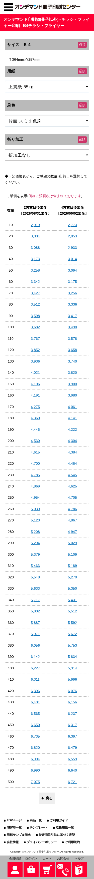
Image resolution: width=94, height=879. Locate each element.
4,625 (72, 486)
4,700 (35, 463)
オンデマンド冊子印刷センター (41, 851)
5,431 (72, 600)
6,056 (35, 645)
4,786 (72, 509)
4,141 (72, 418)
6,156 (72, 702)
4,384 (72, 452)
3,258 (35, 270)
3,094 (72, 270)
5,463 (35, 566)
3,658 (72, 350)
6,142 (35, 657)
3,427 (35, 293)
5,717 (35, 600)
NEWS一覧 (14, 827)
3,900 (72, 384)
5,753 (72, 645)
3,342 (35, 282)
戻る (49, 798)
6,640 (72, 770)
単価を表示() (46, 196)
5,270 (72, 577)
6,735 (35, 736)
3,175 (72, 282)
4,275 (35, 407)
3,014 (72, 259)
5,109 (72, 554)
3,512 (35, 304)
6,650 (35, 725)
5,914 (72, 668)
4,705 (72, 497)
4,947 (72, 532)
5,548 (35, 577)
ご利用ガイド (59, 820)
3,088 (35, 248)
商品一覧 (36, 820)
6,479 (72, 748)
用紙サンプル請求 (19, 835)
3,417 (72, 316)
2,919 (35, 225)
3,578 (72, 339)
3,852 (35, 350)
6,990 (35, 770)
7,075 (35, 782)
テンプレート (39, 827)
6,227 (35, 668)
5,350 (72, 588)
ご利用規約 (72, 842)
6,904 (35, 759)
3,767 (35, 339)
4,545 (72, 475)
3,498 (72, 327)
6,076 (72, 691)
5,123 (35, 520)
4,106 (35, 384)
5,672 (72, 634)
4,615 (35, 452)
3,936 (35, 361)
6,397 (72, 736)
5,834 (72, 657)
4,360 (35, 418)
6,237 (72, 714)
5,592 (72, 623)
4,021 (35, 373)
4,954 (35, 497)
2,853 (72, 236)
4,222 (72, 430)
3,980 (72, 395)
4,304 (72, 441)
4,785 (35, 475)
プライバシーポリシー (42, 842)
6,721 (72, 782)
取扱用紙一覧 (65, 827)
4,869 (35, 486)
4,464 (72, 463)
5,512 (72, 611)
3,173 (35, 259)
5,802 (35, 611)
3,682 (35, 327)
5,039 (35, 509)
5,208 (35, 532)
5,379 (35, 554)
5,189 (72, 566)
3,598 (35, 316)
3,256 (72, 293)
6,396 (35, 691)
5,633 (35, 588)
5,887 (35, 623)
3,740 (72, 361)
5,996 (72, 679)
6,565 (35, 714)
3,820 (72, 373)
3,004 (35, 236)
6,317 (72, 725)
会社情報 (13, 842)
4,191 (35, 395)
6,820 (35, 748)
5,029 (72, 543)
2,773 (72, 225)
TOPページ (14, 820)
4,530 (35, 441)
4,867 (72, 520)
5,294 (35, 543)
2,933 (72, 248)
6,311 (35, 679)
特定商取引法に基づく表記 (57, 835)
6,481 (35, 702)
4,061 (72, 407)
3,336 (72, 304)
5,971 (35, 634)
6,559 (72, 759)
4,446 (35, 430)
